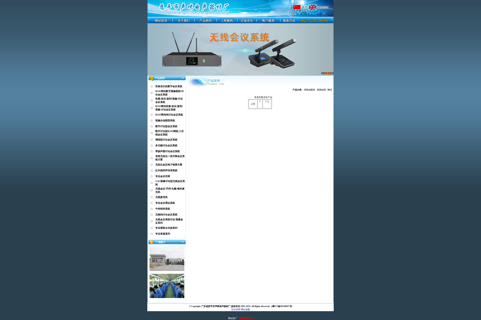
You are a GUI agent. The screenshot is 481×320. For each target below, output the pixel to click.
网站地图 (245, 309)
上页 (253, 104)
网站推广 (232, 318)
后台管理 (235, 309)
